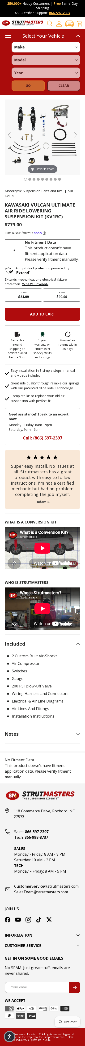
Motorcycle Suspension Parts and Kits (34, 191)
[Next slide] (75, 135)
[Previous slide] (9, 135)
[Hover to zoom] (42, 136)
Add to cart (42, 314)
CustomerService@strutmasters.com (46, 886)
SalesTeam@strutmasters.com (41, 891)
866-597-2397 (59, 13)
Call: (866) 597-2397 (42, 437)
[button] (69, 24)
